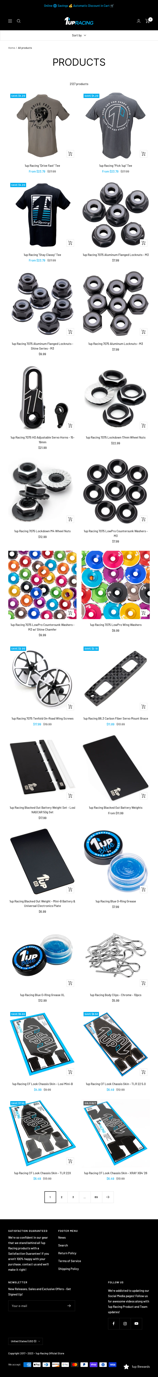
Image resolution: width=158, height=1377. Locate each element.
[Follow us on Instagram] (125, 1323)
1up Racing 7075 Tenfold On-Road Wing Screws (42, 718)
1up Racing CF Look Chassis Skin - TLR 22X (42, 1173)
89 (96, 1197)
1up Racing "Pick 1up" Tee (115, 165)
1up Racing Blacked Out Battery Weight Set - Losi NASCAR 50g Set (42, 810)
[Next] (108, 1197)
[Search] (19, 21)
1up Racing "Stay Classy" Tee (42, 255)
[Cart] (147, 21)
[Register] (69, 1305)
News (62, 1237)
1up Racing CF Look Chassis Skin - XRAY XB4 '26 (115, 1173)
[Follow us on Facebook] (113, 1323)
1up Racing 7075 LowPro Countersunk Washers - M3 (116, 533)
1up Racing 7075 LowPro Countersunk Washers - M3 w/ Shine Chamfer (42, 627)
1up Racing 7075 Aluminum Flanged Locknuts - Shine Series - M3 (42, 346)
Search (63, 1245)
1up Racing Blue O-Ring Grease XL (42, 995)
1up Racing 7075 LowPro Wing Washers (116, 625)
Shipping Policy (68, 1269)
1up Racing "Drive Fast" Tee (42, 165)
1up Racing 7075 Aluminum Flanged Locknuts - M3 (116, 255)
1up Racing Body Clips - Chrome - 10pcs (115, 995)
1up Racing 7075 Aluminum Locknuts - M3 (115, 343)
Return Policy (67, 1253)
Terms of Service (69, 1261)
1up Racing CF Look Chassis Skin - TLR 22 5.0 (116, 1084)
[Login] (139, 21)
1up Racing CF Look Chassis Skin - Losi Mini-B (42, 1084)
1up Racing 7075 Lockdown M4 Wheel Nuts (42, 531)
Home (11, 47)
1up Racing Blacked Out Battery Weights (115, 807)
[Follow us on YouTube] (136, 1323)
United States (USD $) (23, 1341)
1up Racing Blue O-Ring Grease (115, 901)
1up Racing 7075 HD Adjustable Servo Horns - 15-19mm (42, 439)
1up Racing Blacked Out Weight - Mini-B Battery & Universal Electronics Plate (42, 903)
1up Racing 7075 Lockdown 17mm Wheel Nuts (115, 437)
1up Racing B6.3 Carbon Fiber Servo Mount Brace (115, 718)
